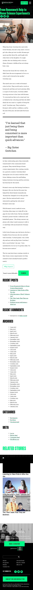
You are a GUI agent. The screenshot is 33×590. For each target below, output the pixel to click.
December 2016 (14, 339)
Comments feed (15, 437)
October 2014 (14, 388)
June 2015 (13, 372)
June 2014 (13, 396)
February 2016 (14, 359)
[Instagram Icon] (21, 571)
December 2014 (14, 384)
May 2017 (13, 329)
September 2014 (15, 390)
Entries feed (13, 435)
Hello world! (23, 315)
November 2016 (15, 341)
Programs (6, 562)
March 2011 (13, 402)
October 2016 (14, 343)
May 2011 (13, 400)
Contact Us (6, 566)
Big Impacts (8, 266)
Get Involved (20, 560)
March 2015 (13, 378)
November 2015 (15, 361)
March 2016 (13, 357)
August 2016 (14, 347)
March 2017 (13, 333)
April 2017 (13, 331)
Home (4, 560)
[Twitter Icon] (4, 16)
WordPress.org (14, 439)
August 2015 (14, 368)
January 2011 (14, 406)
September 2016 (15, 345)
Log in (12, 433)
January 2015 (14, 382)
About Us (19, 564)
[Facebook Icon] (1, 16)
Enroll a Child (20, 562)
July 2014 (13, 394)
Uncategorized (14, 422)
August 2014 (14, 392)
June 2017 (13, 327)
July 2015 (13, 370)
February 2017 (14, 335)
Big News (13, 420)
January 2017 (14, 337)
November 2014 (15, 386)
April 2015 (13, 376)
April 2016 (13, 355)
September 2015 (15, 366)
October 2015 (14, 364)
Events (5, 564)
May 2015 (13, 374)
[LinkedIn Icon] (7, 16)
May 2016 (13, 353)
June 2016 (13, 351)
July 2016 (13, 349)
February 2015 (14, 380)
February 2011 (14, 404)
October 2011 (14, 398)
